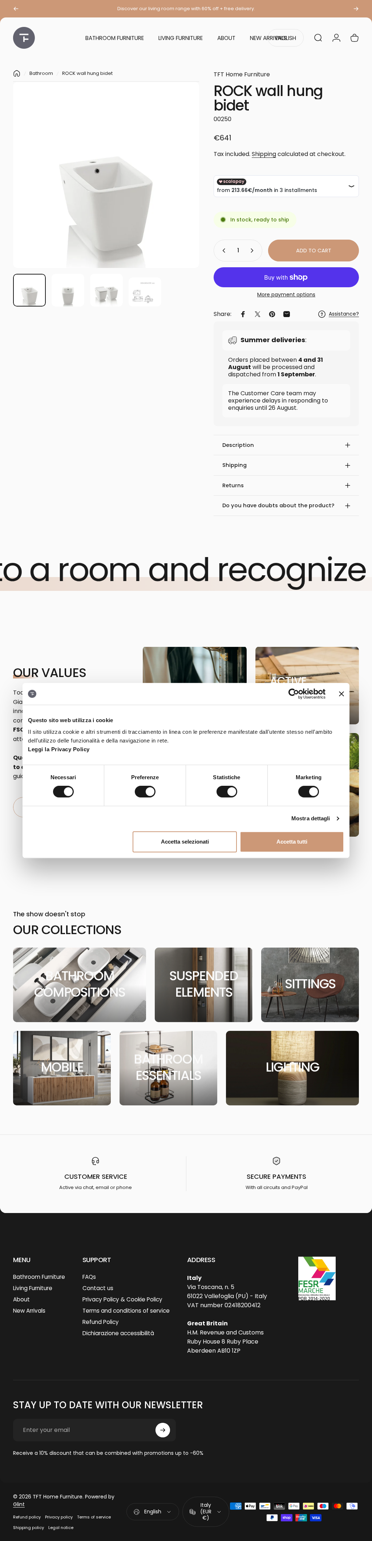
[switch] (145, 791)
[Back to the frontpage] (16, 73)
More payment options (286, 295)
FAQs (89, 1276)
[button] (286, 445)
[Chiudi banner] (341, 693)
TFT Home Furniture (242, 74)
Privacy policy (59, 1517)
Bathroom (41, 73)
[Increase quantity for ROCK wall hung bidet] (253, 250)
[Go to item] (29, 290)
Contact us (97, 1288)
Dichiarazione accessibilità (118, 1333)
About (21, 1299)
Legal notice (60, 1527)
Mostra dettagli (310, 818)
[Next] (356, 8)
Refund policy (27, 1517)
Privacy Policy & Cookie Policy (122, 1299)
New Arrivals (29, 1310)
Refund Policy (100, 1321)
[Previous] (16, 8)
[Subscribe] (162, 1430)
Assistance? (344, 314)
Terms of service (94, 1517)
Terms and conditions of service (126, 1310)
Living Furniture (32, 1288)
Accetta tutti (291, 841)
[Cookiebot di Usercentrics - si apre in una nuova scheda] (294, 693)
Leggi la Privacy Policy (59, 749)
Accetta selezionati (185, 841)
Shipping (264, 154)
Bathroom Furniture (39, 1276)
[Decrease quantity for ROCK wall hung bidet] (222, 250)
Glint (19, 1504)
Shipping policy (28, 1527)
